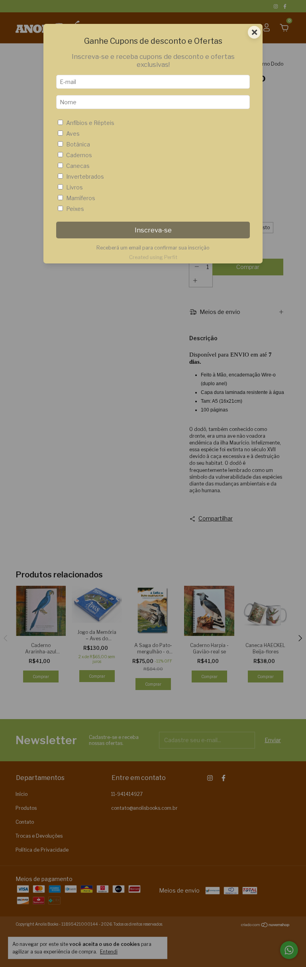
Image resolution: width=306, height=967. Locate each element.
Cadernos (79, 155)
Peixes (75, 208)
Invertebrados (85, 176)
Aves (73, 133)
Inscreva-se (153, 230)
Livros (74, 187)
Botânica (78, 144)
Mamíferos (80, 198)
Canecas (78, 165)
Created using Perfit (153, 257)
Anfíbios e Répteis (90, 122)
